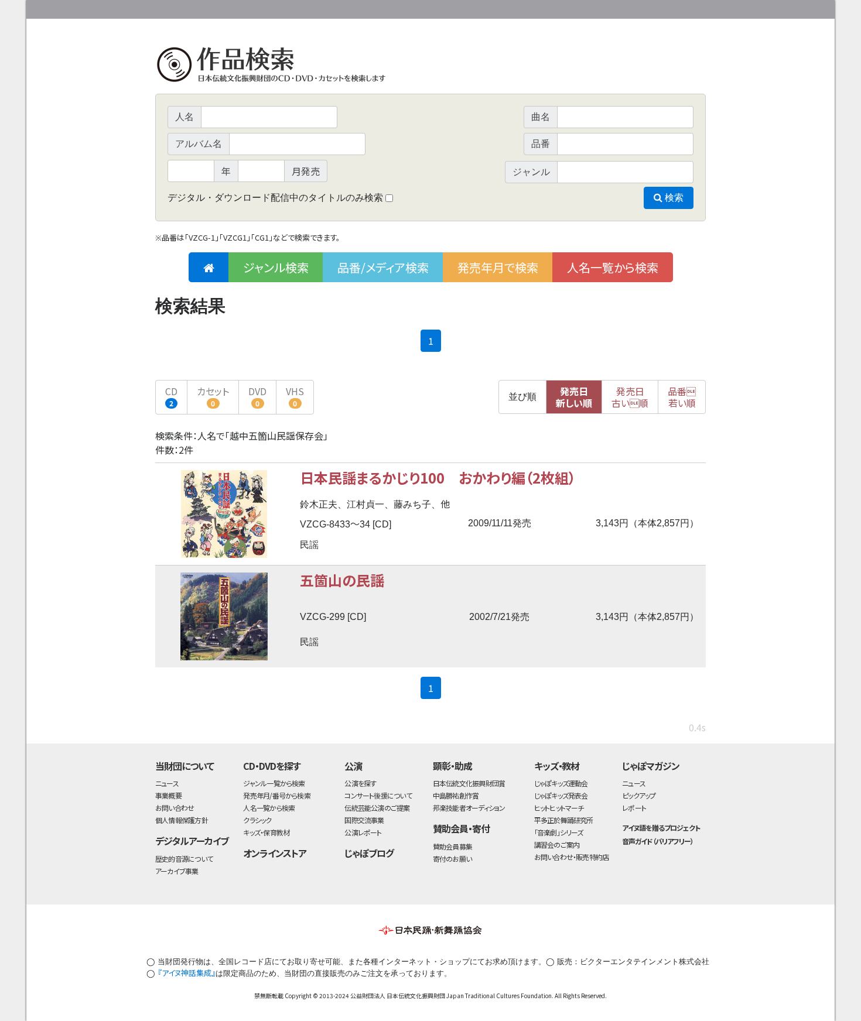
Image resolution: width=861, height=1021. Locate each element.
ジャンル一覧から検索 (274, 783)
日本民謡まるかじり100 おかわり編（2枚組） (438, 477)
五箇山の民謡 (342, 580)
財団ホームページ (568, 7)
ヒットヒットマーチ (559, 808)
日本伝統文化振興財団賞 (469, 783)
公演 (353, 766)
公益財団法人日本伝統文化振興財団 (218, 8)
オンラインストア (274, 853)
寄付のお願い (452, 859)
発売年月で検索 (497, 267)
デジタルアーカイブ (191, 841)
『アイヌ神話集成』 (187, 972)
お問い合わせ (673, 7)
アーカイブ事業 (177, 871)
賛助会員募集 (452, 846)
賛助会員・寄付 (461, 828)
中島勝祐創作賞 (456, 795)
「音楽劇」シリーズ (558, 832)
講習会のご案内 (557, 844)
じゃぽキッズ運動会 (561, 783)
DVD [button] (257, 396)
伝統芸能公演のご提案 (376, 808)
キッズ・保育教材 (266, 832)
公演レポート (362, 832)
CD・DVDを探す (271, 766)
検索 (673, 198)
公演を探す (360, 783)
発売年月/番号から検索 (276, 795)
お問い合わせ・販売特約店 (571, 857)
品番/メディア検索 (383, 267)
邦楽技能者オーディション (469, 808)
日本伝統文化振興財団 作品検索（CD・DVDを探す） (430, 67)
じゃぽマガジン (650, 766)
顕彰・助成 (452, 766)
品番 (682, 397)
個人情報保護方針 (181, 820)
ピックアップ (638, 795)
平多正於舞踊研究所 (563, 820)
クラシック (257, 820)
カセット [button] (213, 396)
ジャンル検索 (276, 267)
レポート (634, 808)
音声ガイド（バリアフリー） (657, 841)
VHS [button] (295, 396)
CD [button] (171, 396)
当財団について (184, 766)
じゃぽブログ (369, 853)
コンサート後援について (377, 795)
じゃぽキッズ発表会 (561, 795)
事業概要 (615, 7)
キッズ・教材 (557, 766)
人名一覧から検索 (612, 267)
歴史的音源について (184, 859)
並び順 (522, 397)
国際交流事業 (364, 820)
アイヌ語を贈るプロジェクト (660, 827)
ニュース (167, 783)
